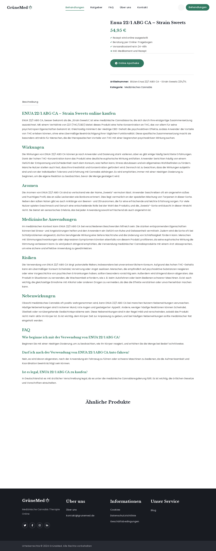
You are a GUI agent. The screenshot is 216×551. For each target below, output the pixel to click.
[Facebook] (32, 525)
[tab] (30, 101)
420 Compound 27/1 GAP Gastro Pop (126, 418)
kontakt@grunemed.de (80, 515)
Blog (153, 510)
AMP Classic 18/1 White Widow (47, 454)
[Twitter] (25, 525)
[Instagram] (40, 525)
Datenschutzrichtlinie (123, 515)
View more (64, 467)
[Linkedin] (47, 525)
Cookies (115, 509)
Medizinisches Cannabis (138, 87)
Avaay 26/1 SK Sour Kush (87, 417)
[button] (181, 7)
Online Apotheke (128, 63)
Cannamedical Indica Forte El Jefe (162, 418)
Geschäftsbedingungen (124, 521)
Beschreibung (30, 101)
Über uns (71, 509)
